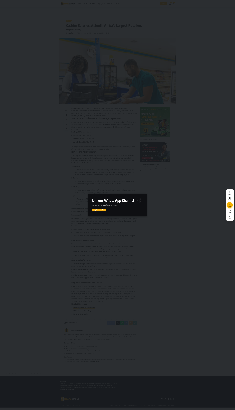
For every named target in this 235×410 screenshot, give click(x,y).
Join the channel (99, 210)
